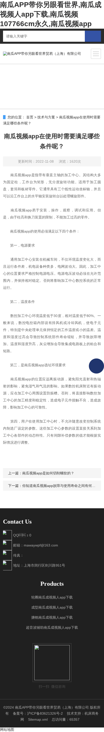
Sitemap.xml (38, 719)
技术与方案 (46, 117)
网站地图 (7, 729)
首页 (29, 117)
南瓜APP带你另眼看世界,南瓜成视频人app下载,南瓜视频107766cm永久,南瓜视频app (50, 14)
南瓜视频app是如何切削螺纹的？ (48, 473)
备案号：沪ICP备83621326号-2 (38, 713)
